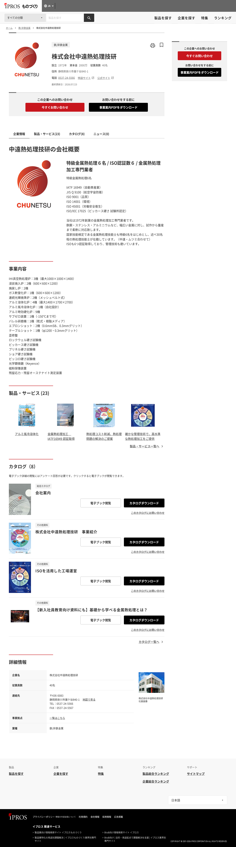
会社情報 (95, 817)
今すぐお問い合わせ (55, 107)
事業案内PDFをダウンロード (118, 107)
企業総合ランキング (156, 781)
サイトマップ (196, 773)
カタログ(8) (77, 134)
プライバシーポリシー (44, 817)
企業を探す (186, 17)
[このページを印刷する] (153, 45)
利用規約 (83, 817)
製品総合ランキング (156, 773)
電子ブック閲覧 (100, 503)
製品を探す (163, 17)
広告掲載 (118, 817)
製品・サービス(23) (47, 134)
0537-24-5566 (66, 77)
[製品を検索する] (89, 18)
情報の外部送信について (65, 817)
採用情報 (106, 817)
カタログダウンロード (144, 503)
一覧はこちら (57, 718)
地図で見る (89, 699)
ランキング (223, 17)
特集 (204, 17)
